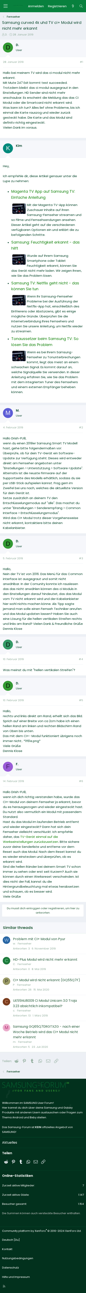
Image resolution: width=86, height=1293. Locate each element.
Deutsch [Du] (11, 1240)
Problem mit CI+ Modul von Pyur (39, 939)
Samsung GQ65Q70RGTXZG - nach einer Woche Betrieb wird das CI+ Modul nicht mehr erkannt (46, 1032)
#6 (81, 781)
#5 (81, 700)
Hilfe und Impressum (16, 1277)
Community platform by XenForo (41, 1231)
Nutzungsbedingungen (17, 1258)
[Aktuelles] (73, 6)
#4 (81, 659)
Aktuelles (9, 1142)
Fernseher (25, 944)
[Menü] (5, 6)
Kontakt (7, 1249)
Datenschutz (10, 1268)
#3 (81, 558)
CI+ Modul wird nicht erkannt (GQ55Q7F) (46, 980)
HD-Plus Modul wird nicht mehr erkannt (45, 959)
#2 (81, 427)
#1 (81, 62)
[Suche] (81, 6)
